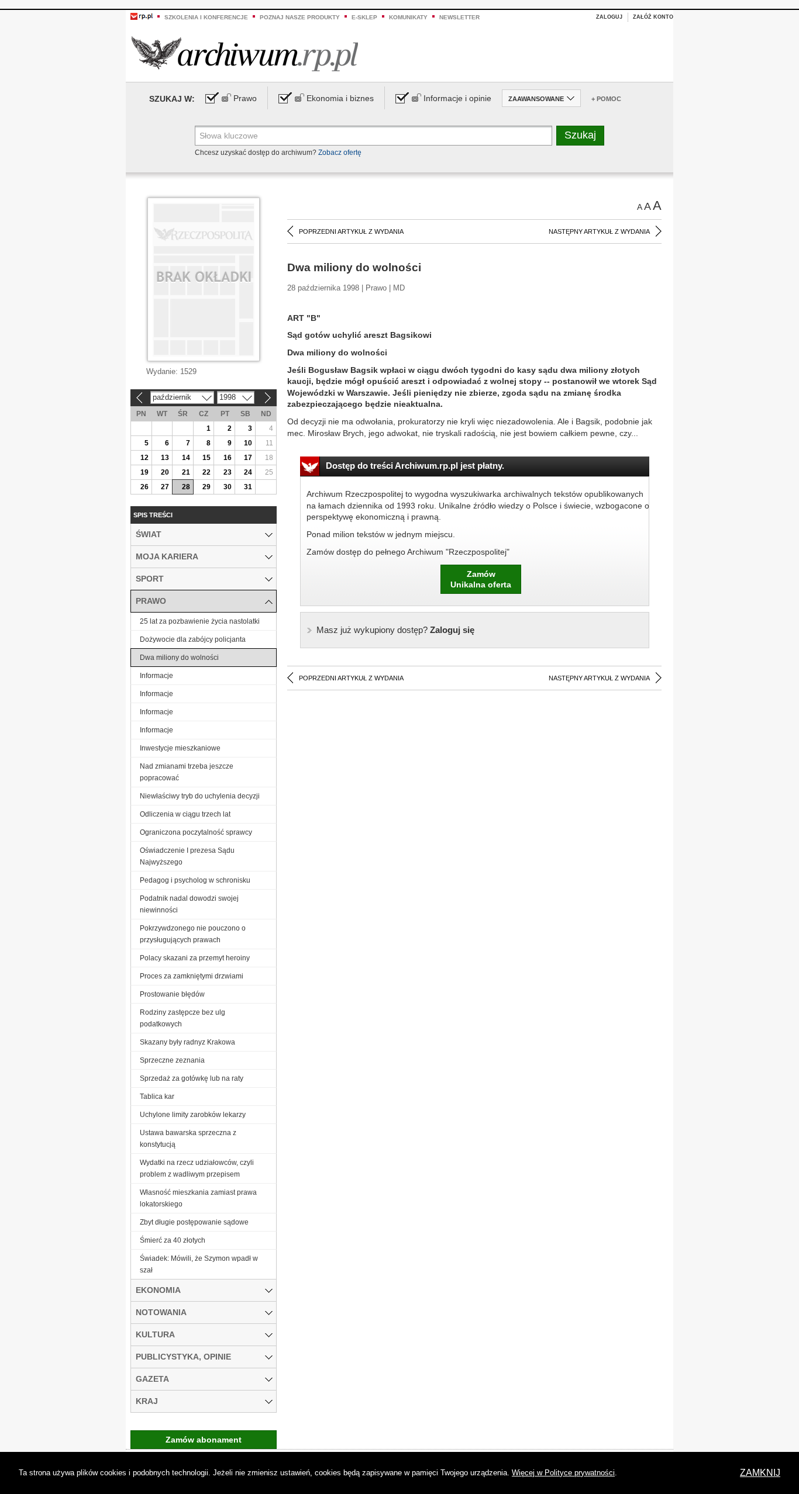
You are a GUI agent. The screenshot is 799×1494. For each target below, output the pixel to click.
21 (186, 472)
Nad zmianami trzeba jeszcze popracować (186, 772)
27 (165, 487)
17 (248, 458)
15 (206, 458)
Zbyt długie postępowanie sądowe (194, 1222)
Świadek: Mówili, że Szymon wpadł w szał (199, 1264)
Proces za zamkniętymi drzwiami (191, 976)
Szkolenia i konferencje (206, 17)
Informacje (156, 676)
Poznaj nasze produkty (300, 17)
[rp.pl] (141, 15)
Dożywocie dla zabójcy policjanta (193, 639)
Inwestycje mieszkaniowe (180, 748)
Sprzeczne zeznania (172, 1060)
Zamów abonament (204, 1439)
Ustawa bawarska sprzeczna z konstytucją (188, 1139)
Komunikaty (408, 17)
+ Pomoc (606, 98)
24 (248, 472)
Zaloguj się (395, 630)
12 (144, 458)
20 (165, 472)
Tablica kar (157, 1096)
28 (186, 487)
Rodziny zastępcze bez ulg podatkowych (182, 1018)
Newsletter (459, 17)
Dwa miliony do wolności (179, 657)
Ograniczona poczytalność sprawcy (196, 832)
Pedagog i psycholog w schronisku (195, 880)
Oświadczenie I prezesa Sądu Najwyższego (187, 856)
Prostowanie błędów (172, 994)
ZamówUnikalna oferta (480, 579)
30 (227, 487)
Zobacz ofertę (339, 152)
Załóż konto (653, 17)
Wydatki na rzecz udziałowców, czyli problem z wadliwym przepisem (197, 1168)
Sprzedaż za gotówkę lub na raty (191, 1078)
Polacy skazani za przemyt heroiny (195, 958)
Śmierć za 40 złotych (172, 1240)
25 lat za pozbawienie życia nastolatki (200, 621)
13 (165, 458)
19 (144, 472)
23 (227, 472)
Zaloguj (609, 17)
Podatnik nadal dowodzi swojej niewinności (189, 904)
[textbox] (373, 136)
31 (248, 487)
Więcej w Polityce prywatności (563, 1472)
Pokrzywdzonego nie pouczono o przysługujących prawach (193, 934)
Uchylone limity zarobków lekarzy (193, 1115)
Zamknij (760, 1473)
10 (248, 443)
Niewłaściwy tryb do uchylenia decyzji (200, 796)
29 (206, 487)
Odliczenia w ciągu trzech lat (185, 814)
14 (186, 458)
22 (206, 472)
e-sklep (364, 17)
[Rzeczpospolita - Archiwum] (245, 53)
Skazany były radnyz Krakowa (187, 1042)
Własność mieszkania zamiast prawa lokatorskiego (198, 1198)
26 (144, 487)
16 (227, 458)
